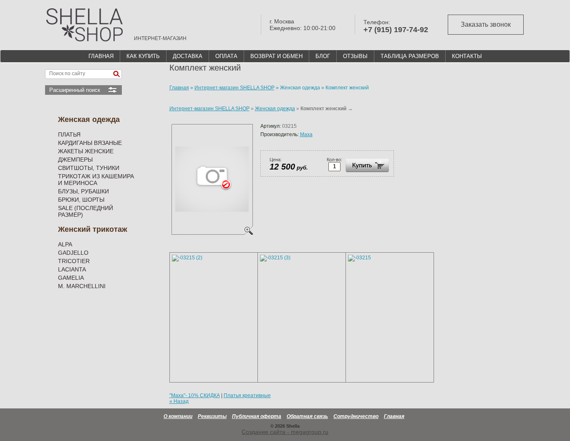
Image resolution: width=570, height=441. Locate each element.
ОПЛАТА (226, 56)
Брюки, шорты (81, 199)
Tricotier (74, 261)
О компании (178, 416)
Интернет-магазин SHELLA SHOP (209, 109)
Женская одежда (89, 119)
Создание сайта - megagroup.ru (285, 431)
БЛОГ (322, 56)
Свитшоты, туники (88, 168)
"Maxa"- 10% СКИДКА (194, 395)
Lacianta (72, 269)
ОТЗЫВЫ (355, 56)
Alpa (65, 244)
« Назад (179, 401)
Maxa (306, 134)
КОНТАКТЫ (467, 56)
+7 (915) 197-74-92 (395, 29)
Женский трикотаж (92, 229)
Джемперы (75, 159)
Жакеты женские (85, 151)
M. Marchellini (82, 286)
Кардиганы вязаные (90, 142)
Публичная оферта (256, 416)
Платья (69, 134)
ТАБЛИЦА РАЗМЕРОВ (410, 56)
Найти (116, 74)
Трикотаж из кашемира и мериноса (96, 179)
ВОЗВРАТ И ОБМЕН (276, 56)
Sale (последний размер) (85, 211)
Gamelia (71, 277)
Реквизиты (212, 416)
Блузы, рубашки (83, 191)
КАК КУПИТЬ (143, 56)
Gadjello (73, 252)
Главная (394, 416)
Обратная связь (307, 416)
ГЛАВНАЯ (100, 56)
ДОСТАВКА (187, 56)
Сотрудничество (355, 416)
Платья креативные (247, 395)
